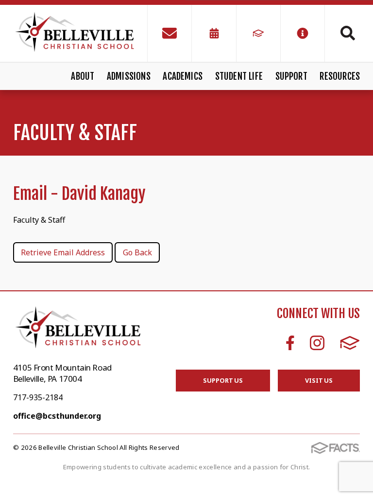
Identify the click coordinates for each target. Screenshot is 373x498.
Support (291, 76)
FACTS (350, 343)
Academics (183, 76)
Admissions (129, 76)
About (82, 76)
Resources (340, 76)
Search (342, 33)
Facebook (290, 343)
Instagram (317, 343)
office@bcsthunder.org (57, 415)
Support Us (223, 380)
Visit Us (319, 380)
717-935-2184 (38, 397)
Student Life (239, 76)
